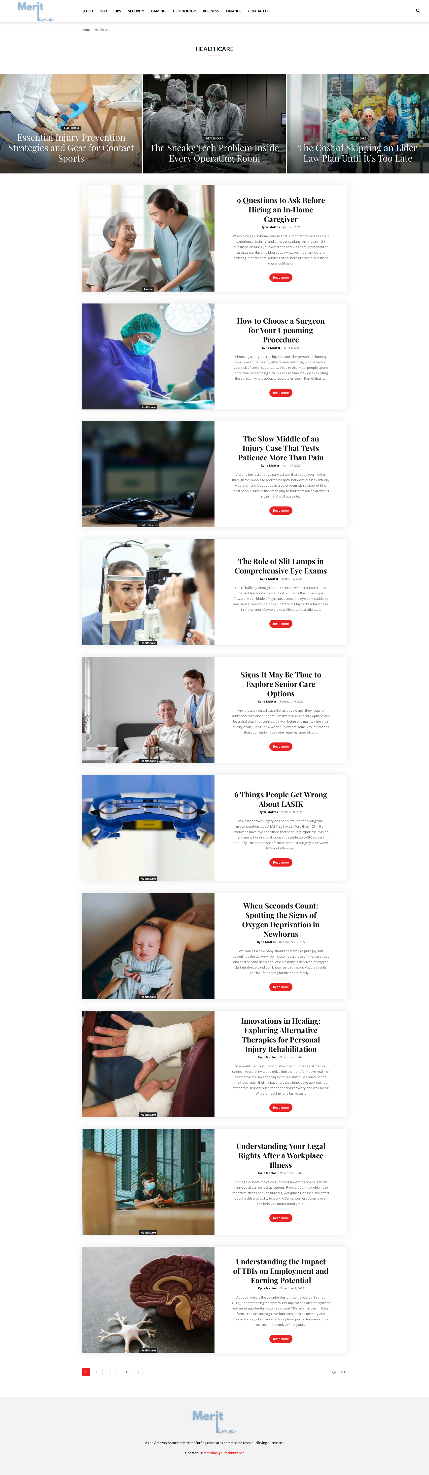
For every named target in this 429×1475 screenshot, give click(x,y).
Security (136, 11)
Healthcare (71, 128)
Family (148, 289)
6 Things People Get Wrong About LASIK (280, 799)
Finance (233, 11)
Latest (87, 11)
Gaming (158, 11)
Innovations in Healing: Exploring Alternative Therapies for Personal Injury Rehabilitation (281, 1035)
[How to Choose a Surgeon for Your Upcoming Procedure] (148, 356)
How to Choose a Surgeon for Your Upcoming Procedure (281, 330)
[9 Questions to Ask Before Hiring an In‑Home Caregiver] (148, 238)
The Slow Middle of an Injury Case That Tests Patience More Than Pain (281, 448)
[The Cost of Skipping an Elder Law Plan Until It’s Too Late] (358, 123)
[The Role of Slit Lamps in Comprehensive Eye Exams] (148, 592)
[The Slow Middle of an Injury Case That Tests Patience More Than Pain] (148, 474)
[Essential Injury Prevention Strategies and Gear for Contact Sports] (71, 123)
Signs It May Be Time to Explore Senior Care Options (281, 684)
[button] (418, 11)
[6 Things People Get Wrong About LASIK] (148, 828)
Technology (184, 11)
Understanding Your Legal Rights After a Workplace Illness (280, 1155)
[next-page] (138, 1372)
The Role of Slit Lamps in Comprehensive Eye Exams (281, 565)
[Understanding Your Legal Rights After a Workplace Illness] (148, 1182)
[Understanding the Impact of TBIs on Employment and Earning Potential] (148, 1300)
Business (211, 11)
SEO (103, 11)
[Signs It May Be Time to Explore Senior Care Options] (148, 710)
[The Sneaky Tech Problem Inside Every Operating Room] (214, 123)
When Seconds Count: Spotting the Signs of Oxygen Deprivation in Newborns (281, 920)
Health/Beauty (148, 525)
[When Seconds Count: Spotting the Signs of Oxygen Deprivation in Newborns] (148, 946)
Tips (117, 11)
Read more (281, 277)
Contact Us (259, 11)
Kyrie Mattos (270, 227)
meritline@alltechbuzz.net (224, 1453)
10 (127, 1372)
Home (86, 30)
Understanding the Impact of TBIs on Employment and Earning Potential (280, 1270)
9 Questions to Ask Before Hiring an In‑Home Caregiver (281, 209)
